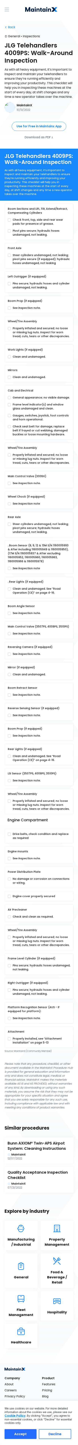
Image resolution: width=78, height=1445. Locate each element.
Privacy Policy (15, 1396)
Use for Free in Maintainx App (39, 126)
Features (48, 1384)
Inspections (31, 36)
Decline (54, 1434)
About (9, 1384)
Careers (11, 1390)
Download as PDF (38, 137)
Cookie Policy (15, 1415)
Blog (45, 1396)
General (14, 36)
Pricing (47, 1390)
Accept (20, 1434)
